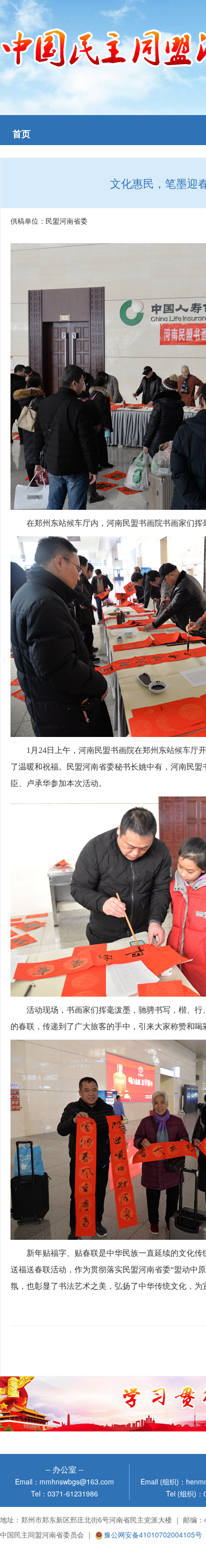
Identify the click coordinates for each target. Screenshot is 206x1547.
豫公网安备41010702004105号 (153, 1534)
